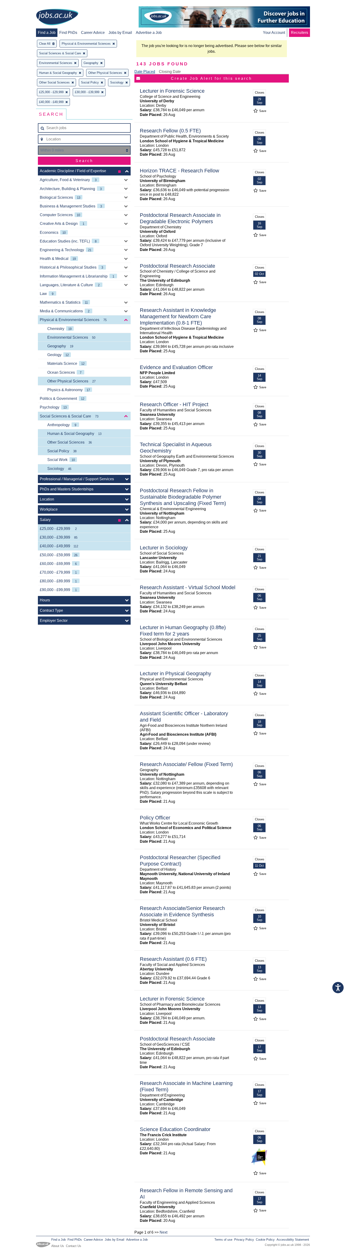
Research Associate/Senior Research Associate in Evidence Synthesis (182, 911)
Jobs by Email (120, 33)
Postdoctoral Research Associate (177, 266)
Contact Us (73, 1246)
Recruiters (299, 33)
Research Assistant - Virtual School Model (187, 587)
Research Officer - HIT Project (174, 404)
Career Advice (93, 33)
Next (163, 1232)
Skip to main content (19, 4)
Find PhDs (68, 33)
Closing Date (170, 72)
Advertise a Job (149, 33)
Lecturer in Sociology (164, 548)
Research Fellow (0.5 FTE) (170, 131)
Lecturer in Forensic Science (172, 91)
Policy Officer (155, 818)
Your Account (274, 33)
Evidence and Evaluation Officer (176, 367)
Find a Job (47, 33)
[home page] (57, 17)
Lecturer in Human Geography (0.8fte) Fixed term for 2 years (183, 630)
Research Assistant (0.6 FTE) (173, 959)
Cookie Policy (265, 1239)
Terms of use (223, 1239)
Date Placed (144, 72)
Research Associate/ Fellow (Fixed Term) (186, 764)
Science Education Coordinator (175, 1129)
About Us (57, 1246)
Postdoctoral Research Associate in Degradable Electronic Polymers (180, 218)
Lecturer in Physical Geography (175, 673)
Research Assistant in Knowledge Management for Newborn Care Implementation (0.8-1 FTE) (178, 316)
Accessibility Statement (293, 1239)
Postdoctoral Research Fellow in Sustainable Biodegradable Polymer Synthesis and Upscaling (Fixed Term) (183, 497)
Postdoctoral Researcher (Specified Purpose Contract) (180, 860)
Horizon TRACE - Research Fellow (179, 171)
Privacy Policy (244, 1239)
